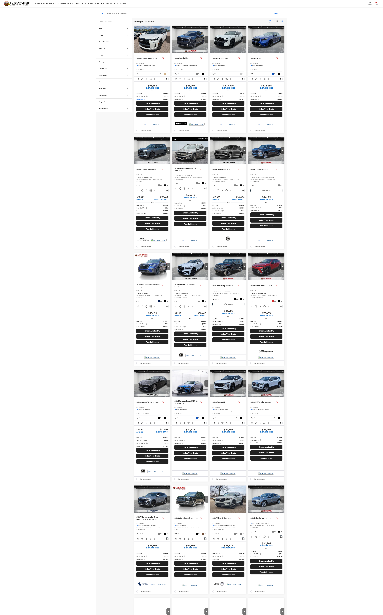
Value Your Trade (152, 118)
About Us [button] (115, 3)
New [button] (38, 3)
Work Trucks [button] (53, 3)
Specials (102, 3)
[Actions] (166, 58)
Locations (122, 3)
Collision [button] (90, 3)
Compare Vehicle (145, 140)
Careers (109, 3)
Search (276, 13)
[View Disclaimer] (154, 79)
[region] (152, 96)
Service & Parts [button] (81, 3)
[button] (168, 39)
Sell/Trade (71, 3)
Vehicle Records (152, 124)
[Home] (36, 3)
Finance (96, 3)
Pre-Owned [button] (44, 3)
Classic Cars (62, 3)
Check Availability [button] (152, 113)
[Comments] (167, 79)
